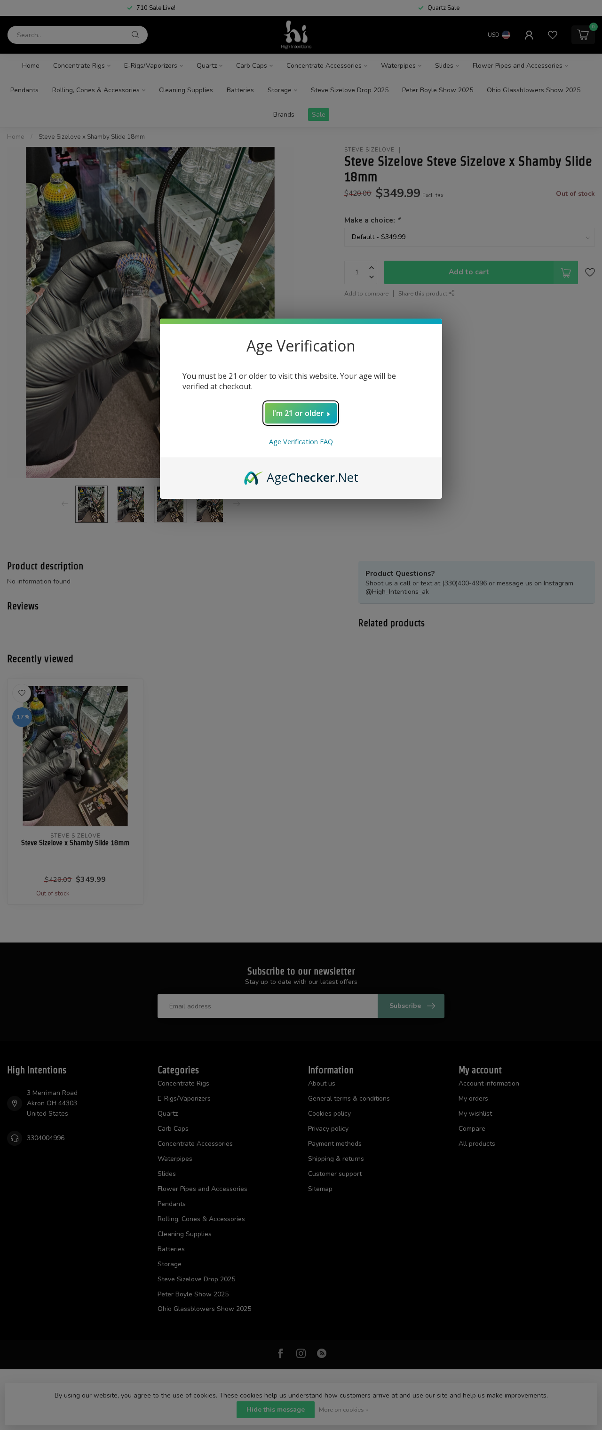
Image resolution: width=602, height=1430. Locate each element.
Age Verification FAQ (301, 441)
